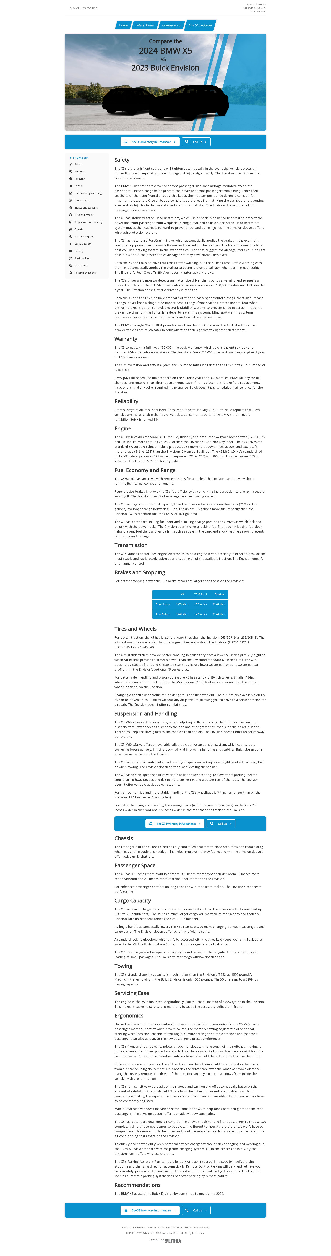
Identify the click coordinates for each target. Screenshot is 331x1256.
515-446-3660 (258, 11)
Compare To (171, 25)
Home (123, 25)
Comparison (81, 158)
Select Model (145, 25)
